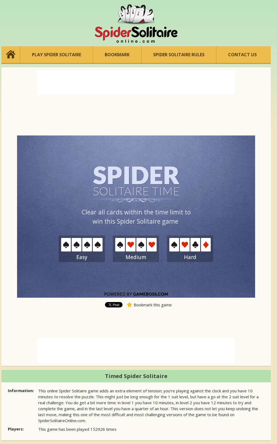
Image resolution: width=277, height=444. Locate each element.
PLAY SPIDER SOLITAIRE (56, 55)
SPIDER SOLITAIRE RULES (179, 55)
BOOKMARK (117, 55)
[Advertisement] (136, 83)
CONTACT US (242, 55)
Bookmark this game (153, 304)
